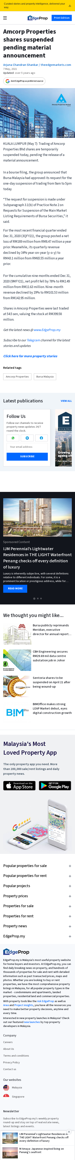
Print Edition (61, 17)
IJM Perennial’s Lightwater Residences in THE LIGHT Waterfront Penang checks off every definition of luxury (37, 558)
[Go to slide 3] (41, 598)
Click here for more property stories (30, 356)
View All (66, 401)
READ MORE (15, 589)
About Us (8, 1049)
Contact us (9, 1069)
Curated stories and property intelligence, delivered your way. (34, 5)
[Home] (38, 17)
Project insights (23, 1005)
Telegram (33, 340)
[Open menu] (5, 17)
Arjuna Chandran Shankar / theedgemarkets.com (37, 65)
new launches (32, 1022)
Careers (8, 1042)
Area (6, 1005)
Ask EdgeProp (45, 1001)
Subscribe (27, 456)
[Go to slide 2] (38, 598)
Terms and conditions (16, 1056)
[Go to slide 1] (34, 599)
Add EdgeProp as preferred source (27, 81)
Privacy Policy (11, 1063)
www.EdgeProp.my (47, 330)
